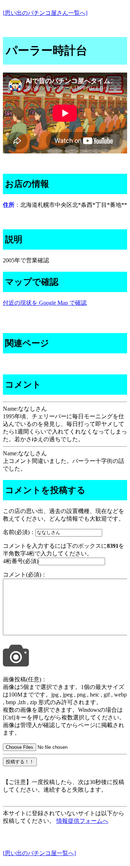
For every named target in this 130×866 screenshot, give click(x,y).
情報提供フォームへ (82, 821)
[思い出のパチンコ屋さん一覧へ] (45, 13)
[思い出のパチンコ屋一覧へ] (39, 853)
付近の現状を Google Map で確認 (45, 303)
